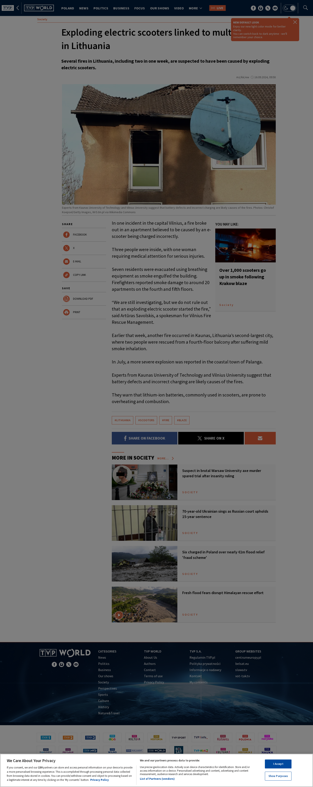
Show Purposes (278, 776)
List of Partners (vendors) (157, 779)
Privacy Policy (99, 780)
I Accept (278, 764)
